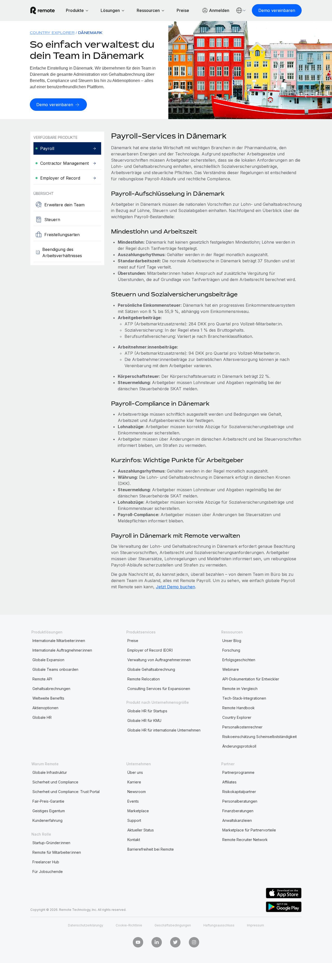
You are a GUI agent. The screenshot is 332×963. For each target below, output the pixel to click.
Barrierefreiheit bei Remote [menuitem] (150, 849)
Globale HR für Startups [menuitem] (147, 711)
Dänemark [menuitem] (90, 32)
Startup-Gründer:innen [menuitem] (51, 843)
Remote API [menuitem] (42, 679)
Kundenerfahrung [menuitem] (47, 820)
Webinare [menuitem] (230, 669)
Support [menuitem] (134, 820)
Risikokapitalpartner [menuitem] (239, 791)
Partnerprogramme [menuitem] (238, 772)
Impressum (255, 925)
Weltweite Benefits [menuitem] (48, 698)
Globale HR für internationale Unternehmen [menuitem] (163, 730)
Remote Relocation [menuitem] (143, 679)
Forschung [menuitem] (231, 650)
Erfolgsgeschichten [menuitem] (238, 660)
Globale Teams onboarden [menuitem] (55, 669)
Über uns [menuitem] (135, 772)
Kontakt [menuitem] (133, 839)
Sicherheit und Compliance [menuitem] (55, 782)
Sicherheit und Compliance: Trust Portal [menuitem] (66, 791)
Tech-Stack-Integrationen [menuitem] (244, 698)
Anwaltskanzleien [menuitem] (237, 820)
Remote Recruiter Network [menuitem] (245, 839)
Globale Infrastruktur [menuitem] (49, 772)
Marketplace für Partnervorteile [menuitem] (249, 830)
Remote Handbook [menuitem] (238, 708)
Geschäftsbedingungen (173, 925)
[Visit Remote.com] (42, 10)
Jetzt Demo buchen (175, 586)
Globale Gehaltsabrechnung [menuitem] (151, 669)
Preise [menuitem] (132, 640)
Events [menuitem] (133, 801)
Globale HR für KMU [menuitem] (144, 720)
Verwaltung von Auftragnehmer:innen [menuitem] (159, 660)
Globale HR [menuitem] (42, 717)
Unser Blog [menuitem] (231, 640)
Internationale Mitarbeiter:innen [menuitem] (58, 640)
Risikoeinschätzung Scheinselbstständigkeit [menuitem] (259, 736)
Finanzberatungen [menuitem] (237, 811)
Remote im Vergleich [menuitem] (240, 688)
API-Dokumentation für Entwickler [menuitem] (250, 679)
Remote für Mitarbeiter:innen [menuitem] (56, 852)
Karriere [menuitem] (134, 782)
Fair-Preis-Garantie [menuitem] (48, 801)
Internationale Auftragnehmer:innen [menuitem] (62, 650)
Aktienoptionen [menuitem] (45, 708)
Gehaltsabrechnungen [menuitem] (51, 688)
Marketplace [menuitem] (138, 811)
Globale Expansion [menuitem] (48, 660)
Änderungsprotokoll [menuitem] (239, 746)
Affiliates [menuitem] (229, 782)
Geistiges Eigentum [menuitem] (48, 811)
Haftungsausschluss (218, 925)
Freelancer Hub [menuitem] (45, 862)
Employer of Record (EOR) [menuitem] (150, 650)
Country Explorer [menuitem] (52, 32)
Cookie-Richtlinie (129, 925)
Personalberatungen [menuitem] (239, 801)
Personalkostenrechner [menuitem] (242, 727)
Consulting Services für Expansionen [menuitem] (158, 688)
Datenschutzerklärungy (85, 925)
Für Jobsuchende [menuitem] (47, 871)
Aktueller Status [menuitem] (140, 830)
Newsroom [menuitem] (136, 791)
